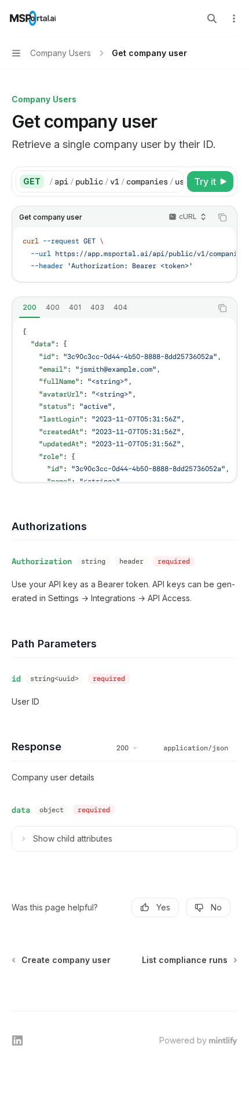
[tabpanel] (124, 400)
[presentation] (116, 181)
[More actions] (234, 18)
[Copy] (172, 181)
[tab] (29, 307)
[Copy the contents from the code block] (222, 217)
